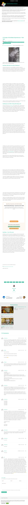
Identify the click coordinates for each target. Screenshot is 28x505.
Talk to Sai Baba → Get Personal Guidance (14, 226)
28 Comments (16, 309)
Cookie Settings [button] (3, 503)
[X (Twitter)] (8, 282)
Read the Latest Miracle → (14, 221)
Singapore (11, 105)
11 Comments (11, 316)
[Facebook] (5, 282)
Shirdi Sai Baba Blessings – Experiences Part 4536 (14, 205)
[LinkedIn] (14, 282)
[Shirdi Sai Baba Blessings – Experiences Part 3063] (7, 321)
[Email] (23, 282)
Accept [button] (7, 503)
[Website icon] (14, 290)
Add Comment (4, 483)
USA (10, 67)
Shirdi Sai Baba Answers (12, 3)
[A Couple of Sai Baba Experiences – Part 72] (7, 309)
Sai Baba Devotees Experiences (7, 43)
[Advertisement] (14, 28)
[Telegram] (17, 282)
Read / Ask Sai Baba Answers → (14, 228)
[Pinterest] (11, 282)
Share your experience (21, 20)
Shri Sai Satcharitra (11, 151)
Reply (25, 350)
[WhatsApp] (20, 282)
